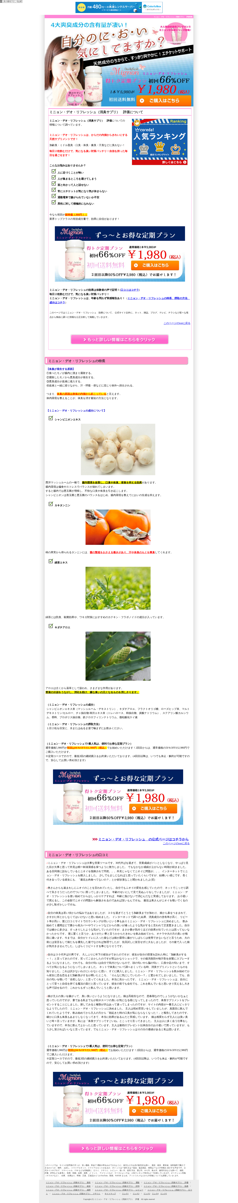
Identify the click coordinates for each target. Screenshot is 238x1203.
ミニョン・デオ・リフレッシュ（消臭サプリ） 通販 (117, 1182)
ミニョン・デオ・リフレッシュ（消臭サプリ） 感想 (68, 1190)
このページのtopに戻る (177, 323)
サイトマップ (110, 1194)
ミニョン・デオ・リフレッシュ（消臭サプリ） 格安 (68, 1186)
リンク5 (163, 1194)
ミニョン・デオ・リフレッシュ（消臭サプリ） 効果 (166, 1186)
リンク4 (155, 1194)
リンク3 (147, 1194)
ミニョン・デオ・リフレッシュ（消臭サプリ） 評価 (166, 1182)
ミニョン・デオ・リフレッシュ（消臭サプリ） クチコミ (76, 1194)
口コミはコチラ (130, 289)
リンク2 (136, 1194)
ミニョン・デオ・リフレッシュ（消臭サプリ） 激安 (68, 1182)
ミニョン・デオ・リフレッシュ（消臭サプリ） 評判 (117, 1186)
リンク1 (125, 1194)
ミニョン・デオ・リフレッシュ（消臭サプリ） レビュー (119, 1190)
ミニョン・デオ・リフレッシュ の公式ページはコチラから (143, 839)
